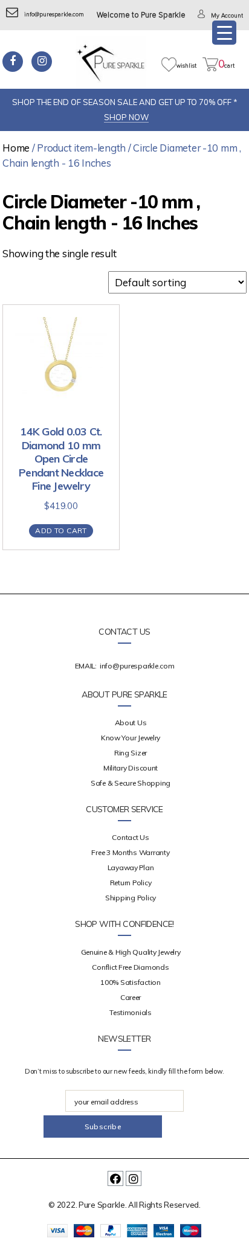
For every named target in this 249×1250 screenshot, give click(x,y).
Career (130, 997)
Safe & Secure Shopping (130, 782)
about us (131, 722)
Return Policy (131, 882)
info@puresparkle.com (54, 14)
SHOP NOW (126, 117)
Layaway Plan (131, 867)
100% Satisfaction (130, 982)
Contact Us (130, 837)
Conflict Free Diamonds (130, 967)
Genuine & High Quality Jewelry (131, 952)
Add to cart (60, 530)
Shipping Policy (130, 897)
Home (16, 147)
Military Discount (130, 767)
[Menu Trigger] (224, 33)
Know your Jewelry (130, 737)
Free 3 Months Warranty (130, 852)
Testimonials (130, 1012)
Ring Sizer (130, 752)
